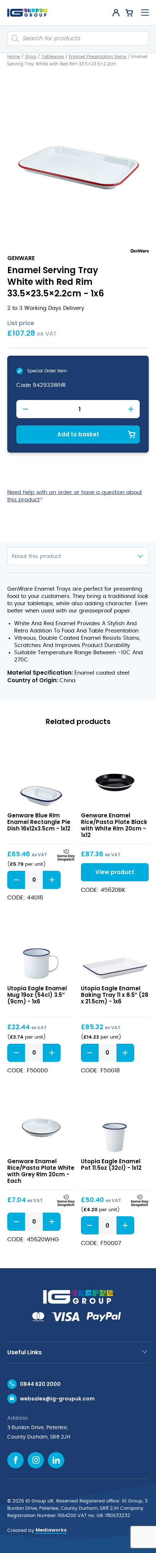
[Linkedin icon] (56, 1460)
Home (13, 56)
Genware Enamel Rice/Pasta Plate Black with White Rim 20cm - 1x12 (114, 825)
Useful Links (24, 1352)
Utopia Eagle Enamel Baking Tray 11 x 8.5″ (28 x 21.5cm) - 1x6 (114, 994)
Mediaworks (51, 1529)
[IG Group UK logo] (27, 13)
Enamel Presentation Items (97, 56)
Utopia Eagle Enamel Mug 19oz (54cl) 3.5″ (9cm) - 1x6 (37, 994)
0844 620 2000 (40, 1384)
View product (41, 773)
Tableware (52, 56)
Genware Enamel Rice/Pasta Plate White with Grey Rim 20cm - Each (40, 1171)
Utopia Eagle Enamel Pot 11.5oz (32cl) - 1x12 (111, 1164)
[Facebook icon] (15, 1460)
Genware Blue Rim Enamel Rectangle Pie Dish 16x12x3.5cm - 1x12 (38, 822)
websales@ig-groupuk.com (57, 1398)
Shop (30, 56)
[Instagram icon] (36, 1460)
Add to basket (78, 434)
